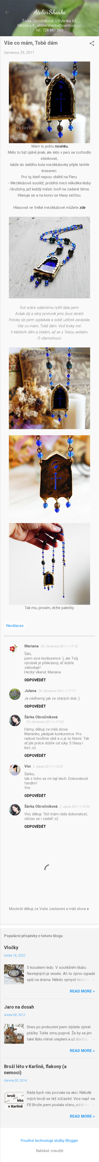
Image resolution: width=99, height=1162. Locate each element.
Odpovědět (35, 680)
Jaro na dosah (19, 1007)
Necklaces (15, 625)
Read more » (82, 991)
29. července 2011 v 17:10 (59, 646)
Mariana (31, 646)
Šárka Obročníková (41, 717)
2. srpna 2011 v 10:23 (48, 766)
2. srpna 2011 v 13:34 (75, 806)
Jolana (30, 690)
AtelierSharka (50, 12)
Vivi (27, 766)
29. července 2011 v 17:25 (44, 722)
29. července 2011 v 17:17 (56, 691)
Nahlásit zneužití (49, 1150)
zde (82, 207)
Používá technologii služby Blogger (49, 1140)
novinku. (61, 146)
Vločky (11, 947)
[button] (92, 43)
